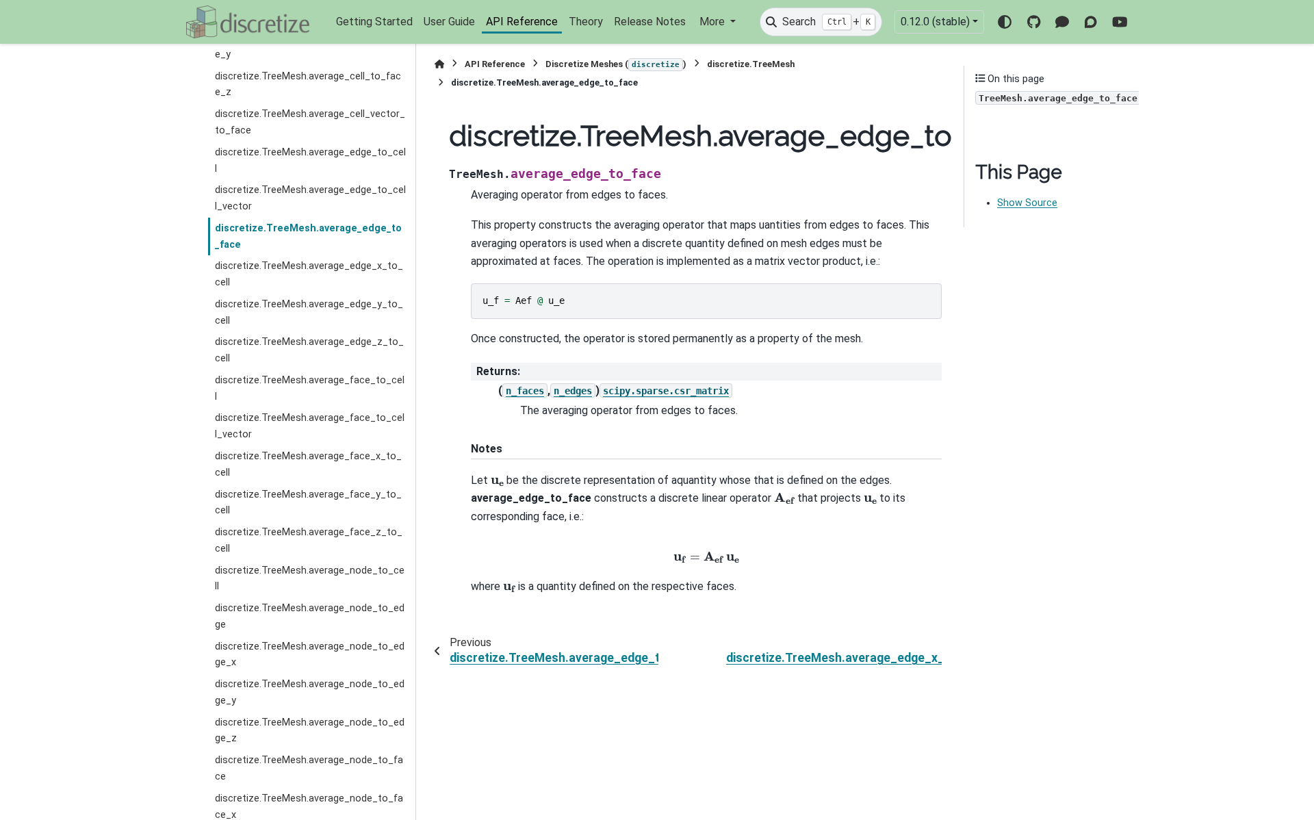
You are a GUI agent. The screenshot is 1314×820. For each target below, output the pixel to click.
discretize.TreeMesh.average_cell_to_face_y (308, 46)
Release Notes (650, 21)
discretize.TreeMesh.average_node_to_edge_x (309, 655)
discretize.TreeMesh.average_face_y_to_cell (308, 503)
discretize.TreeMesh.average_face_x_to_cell (308, 464)
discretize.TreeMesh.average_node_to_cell (309, 579)
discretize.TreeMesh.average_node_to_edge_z (309, 731)
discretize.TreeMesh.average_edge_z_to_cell (309, 350)
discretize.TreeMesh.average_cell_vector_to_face (310, 122)
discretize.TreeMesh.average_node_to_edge (309, 616)
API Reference (522, 21)
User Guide (449, 21)
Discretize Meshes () (615, 64)
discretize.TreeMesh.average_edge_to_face (308, 236)
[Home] (439, 64)
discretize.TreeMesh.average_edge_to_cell (310, 160)
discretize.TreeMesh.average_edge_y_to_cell (309, 312)
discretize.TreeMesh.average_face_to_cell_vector (309, 426)
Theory (586, 21)
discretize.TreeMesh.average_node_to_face (309, 768)
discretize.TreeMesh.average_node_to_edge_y (309, 692)
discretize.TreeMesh (751, 64)
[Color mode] (1004, 22)
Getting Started (374, 21)
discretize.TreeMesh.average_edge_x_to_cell (309, 274)
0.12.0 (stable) (935, 21)
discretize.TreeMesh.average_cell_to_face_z (308, 85)
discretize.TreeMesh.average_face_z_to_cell (308, 540)
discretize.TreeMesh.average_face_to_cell (309, 388)
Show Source (1027, 203)
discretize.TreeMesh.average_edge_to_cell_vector (310, 198)
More (713, 21)
